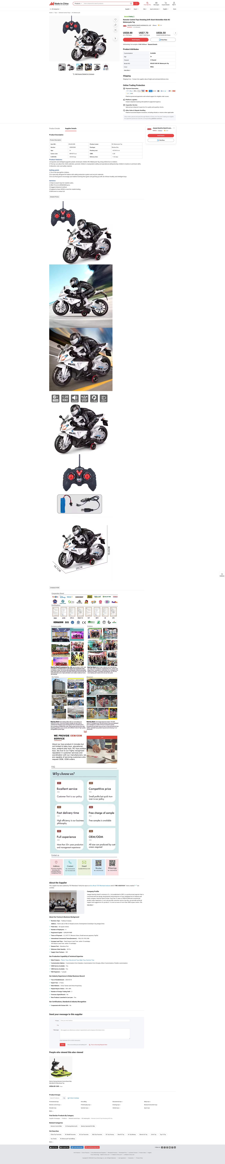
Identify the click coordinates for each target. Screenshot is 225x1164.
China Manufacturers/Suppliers (98, 1152)
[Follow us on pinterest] (172, 1147)
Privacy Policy (139, 1158)
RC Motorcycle (76, 12)
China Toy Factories (56, 1134)
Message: (56, 1030)
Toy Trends (54, 1138)
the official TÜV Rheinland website (100, 885)
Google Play (64, 1147)
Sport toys (147, 1108)
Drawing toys (116, 1105)
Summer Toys (90, 960)
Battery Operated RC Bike (88, 1126)
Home (50, 12)
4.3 (155, 130)
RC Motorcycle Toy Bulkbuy (67, 1138)
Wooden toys (52, 1108)
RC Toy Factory (110, 1134)
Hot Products (77, 1152)
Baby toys (147, 1101)
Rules (174, 9)
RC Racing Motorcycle (71, 1126)
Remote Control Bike (56, 1126)
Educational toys (117, 1101)
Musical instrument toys (150, 1105)
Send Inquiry (136, 40)
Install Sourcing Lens (93, 1147)
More (50, 1142)
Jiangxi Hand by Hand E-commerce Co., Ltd (139, 25)
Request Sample (152, 44)
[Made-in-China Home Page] (58, 3)
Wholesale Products (112, 1152)
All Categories (55, 9)
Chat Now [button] (164, 40)
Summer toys (84, 1108)
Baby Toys (83, 960)
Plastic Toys (64, 960)
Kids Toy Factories (97, 1134)
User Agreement (122, 1158)
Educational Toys (74, 960)
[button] (131, 3)
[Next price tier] (175, 33)
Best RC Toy (121, 1134)
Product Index (142, 1152)
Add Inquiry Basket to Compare (84, 74)
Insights (149, 1152)
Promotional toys (54, 1101)
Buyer (135, 9)
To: (58, 1025)
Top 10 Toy (163, 1134)
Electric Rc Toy (143, 1134)
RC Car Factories (83, 1134)
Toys (55, 12)
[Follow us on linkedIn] (175, 1147)
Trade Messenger (77, 1147)
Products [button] (77, 3)
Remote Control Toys (64, 12)
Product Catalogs (74, 1098)
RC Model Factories (70, 1134)
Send (62, 1044)
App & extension (154, 9)
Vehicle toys (115, 1108)
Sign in (174, 4)
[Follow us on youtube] (170, 1147)
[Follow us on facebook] (162, 1147)
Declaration (131, 1158)
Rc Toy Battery (132, 1134)
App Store (53, 1147)
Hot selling (84, 1101)
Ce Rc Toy (153, 1134)
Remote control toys (54, 1105)
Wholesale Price (123, 1152)
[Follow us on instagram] (167, 1147)
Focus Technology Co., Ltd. (100, 1158)
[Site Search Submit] (136, 3)
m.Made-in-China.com (116, 1154)
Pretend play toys (85, 1105)
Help (144, 9)
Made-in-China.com (105, 1154)
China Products (85, 1152)
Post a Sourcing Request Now (98, 1044)
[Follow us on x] (165, 1147)
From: (57, 1020)
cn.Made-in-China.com (129, 1154)
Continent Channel (132, 1152)
